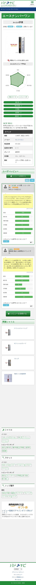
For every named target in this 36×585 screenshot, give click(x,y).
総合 (3, 447)
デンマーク (19, 493)
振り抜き (25, 475)
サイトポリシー (18, 574)
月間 (32, 180)
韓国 (12, 493)
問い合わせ (18, 579)
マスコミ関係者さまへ (18, 577)
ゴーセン (13, 437)
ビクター (28, 465)
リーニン (5, 440)
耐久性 (9, 447)
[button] (18, 45)
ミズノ (13, 465)
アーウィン (25, 437)
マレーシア (27, 493)
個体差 (4, 451)
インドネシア (6, 496)
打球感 (22, 447)
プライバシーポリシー (18, 572)
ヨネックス (5, 437)
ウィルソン (20, 465)
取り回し (5, 479)
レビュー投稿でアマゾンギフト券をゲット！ (17, 512)
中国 (8, 493)
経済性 (28, 447)
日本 (3, 493)
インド (14, 496)
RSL (19, 437)
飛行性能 (15, 447)
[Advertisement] (18, 407)
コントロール (11, 475)
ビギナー (15, 187)
